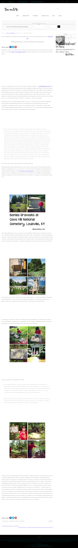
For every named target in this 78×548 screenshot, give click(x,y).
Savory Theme (34, 546)
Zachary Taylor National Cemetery (18, 51)
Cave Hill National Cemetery (44, 86)
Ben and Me (11, 8)
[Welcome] (66, 46)
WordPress (48, 546)
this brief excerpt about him (26, 170)
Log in (52, 546)
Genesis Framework (41, 546)
